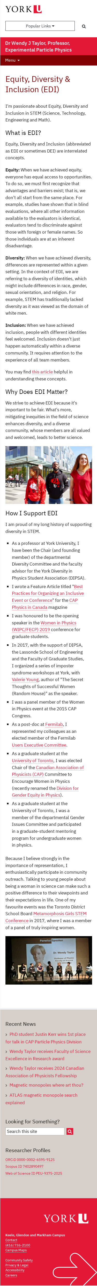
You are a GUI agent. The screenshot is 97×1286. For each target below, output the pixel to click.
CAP (73, 600)
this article (42, 372)
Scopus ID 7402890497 (24, 1166)
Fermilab (54, 724)
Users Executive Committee (39, 745)
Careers (11, 1275)
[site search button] (69, 1131)
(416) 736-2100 (17, 1245)
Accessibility (14, 1270)
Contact (11, 1240)
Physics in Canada (29, 607)
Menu (10, 60)
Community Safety (19, 1260)
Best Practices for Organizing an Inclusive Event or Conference (48, 593)
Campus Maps (16, 1250)
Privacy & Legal (16, 1265)
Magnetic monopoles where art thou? (46, 1085)
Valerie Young (25, 679)
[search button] (84, 26)
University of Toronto (32, 760)
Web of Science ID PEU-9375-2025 (33, 1173)
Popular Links (39, 25)
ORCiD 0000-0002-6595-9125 (30, 1159)
